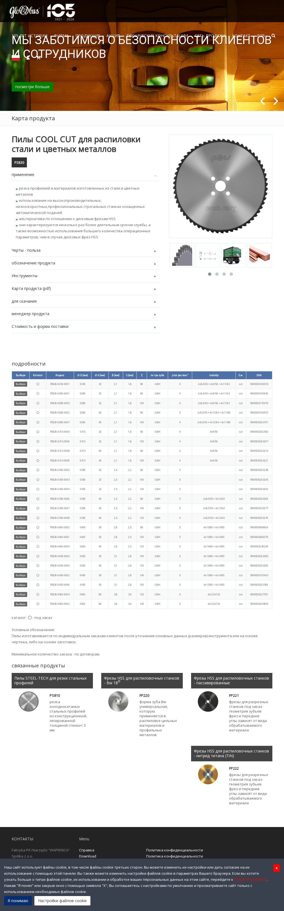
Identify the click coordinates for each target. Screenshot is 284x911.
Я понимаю (18, 900)
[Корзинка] (38, 57)
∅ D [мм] (82, 375)
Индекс (59, 375)
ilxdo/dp (214, 375)
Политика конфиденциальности (174, 850)
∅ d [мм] (100, 375)
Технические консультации (157, 35)
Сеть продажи (210, 35)
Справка (86, 850)
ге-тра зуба (157, 375)
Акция (113, 35)
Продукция (87, 35)
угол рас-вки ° (180, 375)
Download (87, 856)
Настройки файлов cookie (62, 900)
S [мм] (129, 375)
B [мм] (116, 375)
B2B (261, 35)
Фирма (61, 35)
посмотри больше (32, 86)
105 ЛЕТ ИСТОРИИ (29, 35)
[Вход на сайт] (28, 57)
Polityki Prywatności (250, 879)
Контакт (241, 35)
